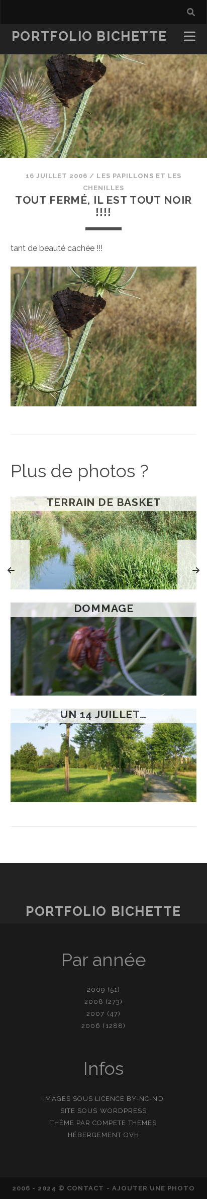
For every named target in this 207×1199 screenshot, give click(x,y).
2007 (95, 1013)
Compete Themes (124, 1123)
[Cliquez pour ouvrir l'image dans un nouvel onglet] (104, 403)
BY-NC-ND (145, 1098)
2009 (96, 989)
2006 (90, 1026)
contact (85, 1188)
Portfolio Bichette (89, 36)
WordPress (123, 1111)
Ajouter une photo (153, 1188)
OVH (131, 1135)
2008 (94, 1001)
